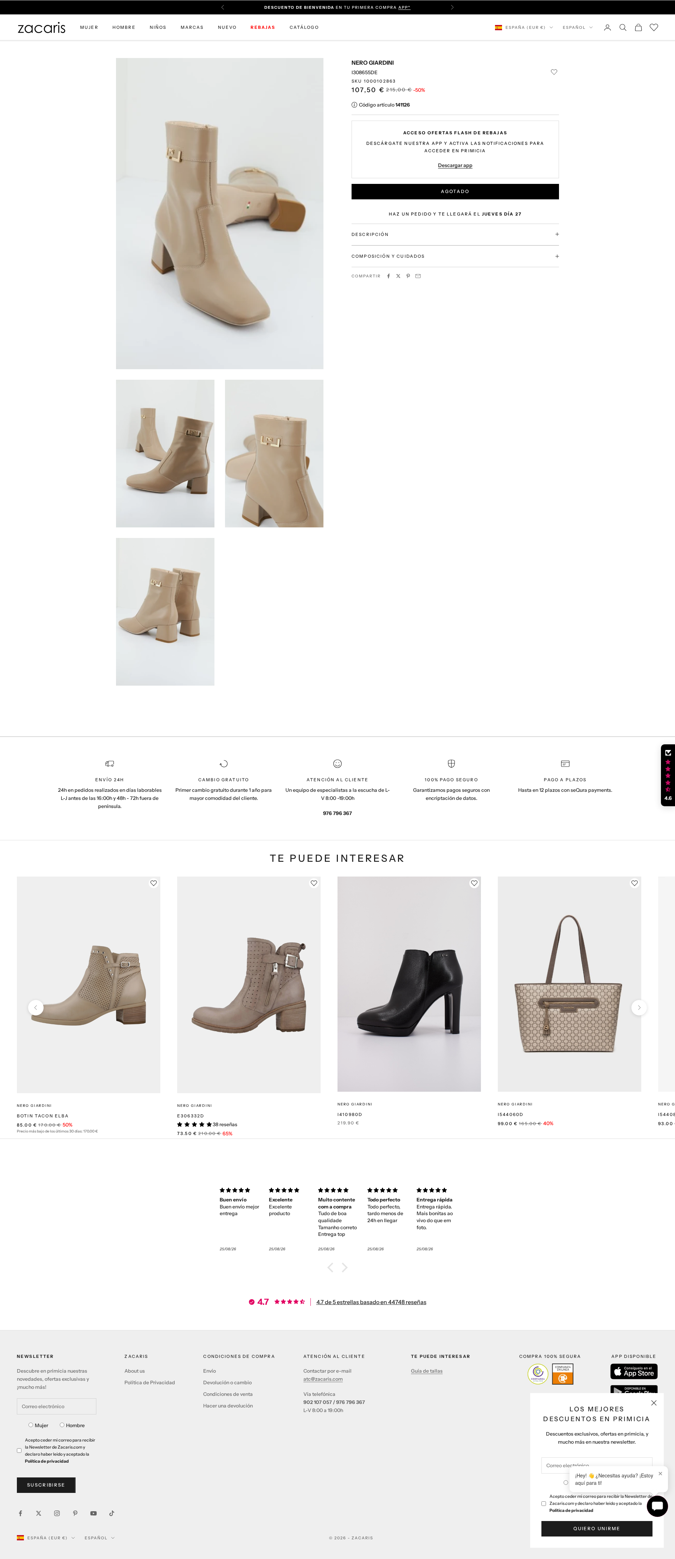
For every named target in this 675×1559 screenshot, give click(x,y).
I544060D (510, 1114)
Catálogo (304, 27)
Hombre (75, 1425)
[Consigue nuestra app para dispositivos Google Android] (634, 1392)
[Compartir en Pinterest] (408, 276)
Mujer (41, 1425)
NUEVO (227, 27)
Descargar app (455, 165)
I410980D (350, 1114)
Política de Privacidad (149, 1382)
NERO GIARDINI (373, 62)
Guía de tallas (427, 1371)
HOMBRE (124, 27)
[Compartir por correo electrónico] (418, 276)
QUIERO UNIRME (596, 1528)
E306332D (190, 1115)
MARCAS (192, 27)
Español (574, 27)
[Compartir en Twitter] (398, 276)
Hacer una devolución (228, 1406)
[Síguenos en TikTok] (111, 1513)
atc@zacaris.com (323, 1379)
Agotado (455, 191)
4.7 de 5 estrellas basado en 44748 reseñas (371, 1301)
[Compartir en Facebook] (388, 276)
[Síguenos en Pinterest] (75, 1513)
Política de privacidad (571, 1510)
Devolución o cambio (227, 1382)
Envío (209, 1371)
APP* (404, 7)
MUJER (89, 27)
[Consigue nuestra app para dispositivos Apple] (634, 1371)
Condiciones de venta (228, 1394)
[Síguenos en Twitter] (38, 1513)
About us (134, 1371)
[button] (332, 1267)
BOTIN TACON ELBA (43, 1115)
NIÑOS (158, 27)
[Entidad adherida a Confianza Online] (550, 1374)
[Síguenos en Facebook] (20, 1513)
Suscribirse (46, 1485)
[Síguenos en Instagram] (56, 1513)
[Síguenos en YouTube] (93, 1513)
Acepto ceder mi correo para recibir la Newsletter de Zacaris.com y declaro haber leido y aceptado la (600, 1503)
